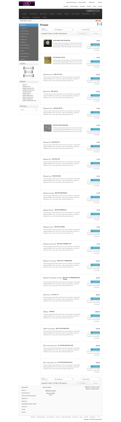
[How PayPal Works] (92, 387)
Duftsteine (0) (23, 36)
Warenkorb (75, 417)
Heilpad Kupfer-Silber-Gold (29, 100)
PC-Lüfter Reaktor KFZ (64, 362)
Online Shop (23, 20)
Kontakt (100, 6)
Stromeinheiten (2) (24, 53)
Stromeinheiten (26, 17)
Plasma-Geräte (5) (24, 45)
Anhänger (24, 14)
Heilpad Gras (56, 176)
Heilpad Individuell (61, 193)
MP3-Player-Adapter (62, 328)
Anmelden (82, 6)
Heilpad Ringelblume (27, 99)
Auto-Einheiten (33, 14)
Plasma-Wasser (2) (24, 48)
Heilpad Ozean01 (59, 227)
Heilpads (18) (23, 39)
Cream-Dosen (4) (24, 33)
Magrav (51, 311)
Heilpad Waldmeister (27, 95)
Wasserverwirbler (50, 393)
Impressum (24, 406)
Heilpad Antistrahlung (27, 97)
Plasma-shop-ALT (97, 419)
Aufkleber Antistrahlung (28, 90)
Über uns (24, 390)
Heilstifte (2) (23, 42)
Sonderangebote (41, 417)
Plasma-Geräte (75, 14)
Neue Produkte (74, 6)
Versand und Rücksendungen (29, 395)
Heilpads (59, 14)
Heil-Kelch (54, 91)
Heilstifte (66, 14)
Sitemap (24, 412)
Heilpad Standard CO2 (28, 88)
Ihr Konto (89, 6)
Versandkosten (36, 17)
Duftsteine (52, 14)
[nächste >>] (96, 33)
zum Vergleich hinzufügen (93, 46)
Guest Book (92, 417)
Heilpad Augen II (26, 93)
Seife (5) (22, 50)
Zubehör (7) (23, 59)
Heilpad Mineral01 (27, 92)
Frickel (29, 20)
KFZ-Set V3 (55, 294)
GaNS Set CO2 (58, 74)
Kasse (94, 6)
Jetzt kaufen (96, 44)
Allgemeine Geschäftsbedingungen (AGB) (29, 402)
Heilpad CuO (56, 159)
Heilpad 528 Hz (26, 86)
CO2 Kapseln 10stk (59, 57)
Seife (94, 14)
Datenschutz (25, 398)
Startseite (66, 6)
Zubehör (45, 17)
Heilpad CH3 (56, 142)
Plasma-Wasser (86, 14)
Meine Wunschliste (71, 2)
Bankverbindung (26, 393)
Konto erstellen (82, 2)
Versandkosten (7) (24, 56)
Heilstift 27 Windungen (64, 260)
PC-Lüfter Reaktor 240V (65, 345)
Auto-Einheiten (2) (24, 31)
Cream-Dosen (43, 14)
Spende (24, 84)
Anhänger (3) (23, 28)
